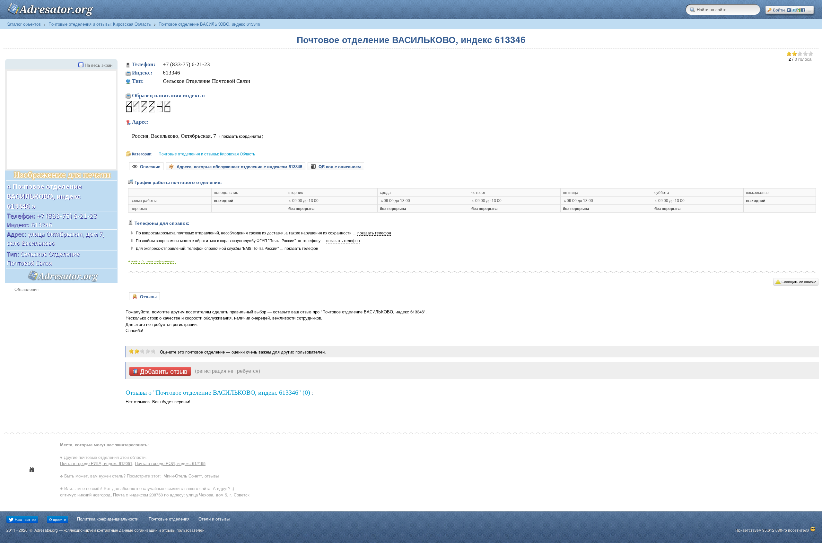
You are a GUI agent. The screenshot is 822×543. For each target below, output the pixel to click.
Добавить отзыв (163, 371)
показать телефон (374, 232)
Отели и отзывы (214, 519)
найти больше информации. (153, 261)
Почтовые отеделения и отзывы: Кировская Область (99, 24)
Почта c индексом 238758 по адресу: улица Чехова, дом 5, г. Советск (181, 495)
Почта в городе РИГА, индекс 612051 (96, 463)
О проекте (57, 519)
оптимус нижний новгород (85, 495)
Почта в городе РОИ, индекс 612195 (170, 463)
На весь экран (98, 65)
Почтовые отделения (169, 519)
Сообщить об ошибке (799, 281)
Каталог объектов (23, 24)
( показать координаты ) (241, 136)
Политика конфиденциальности (107, 519)
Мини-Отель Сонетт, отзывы (191, 476)
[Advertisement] (59, 340)
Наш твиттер (25, 519)
